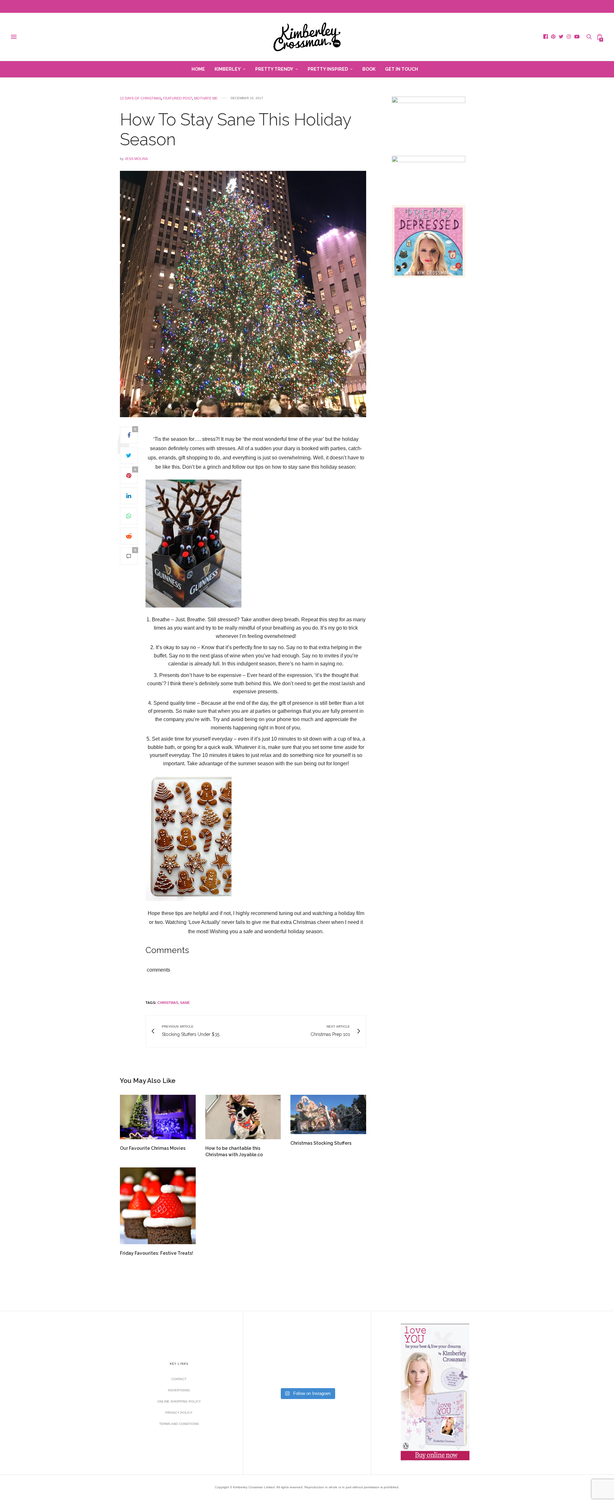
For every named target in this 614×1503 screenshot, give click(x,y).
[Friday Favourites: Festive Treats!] (158, 1205)
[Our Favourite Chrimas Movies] (158, 1117)
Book (368, 69)
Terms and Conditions (179, 1424)
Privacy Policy (179, 1412)
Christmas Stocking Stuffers (320, 1143)
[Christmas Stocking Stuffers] (328, 1114)
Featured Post (177, 98)
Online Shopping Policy (179, 1401)
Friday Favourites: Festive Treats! (156, 1253)
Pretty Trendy (274, 69)
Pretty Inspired (328, 69)
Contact (178, 1379)
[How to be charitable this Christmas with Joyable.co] (243, 1117)
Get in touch (401, 69)
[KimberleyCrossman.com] (306, 36)
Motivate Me (205, 98)
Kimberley (228, 69)
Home (198, 69)
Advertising (179, 1390)
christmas (167, 1003)
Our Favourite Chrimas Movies (152, 1148)
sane (185, 1003)
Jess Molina (136, 159)
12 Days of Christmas (140, 98)
